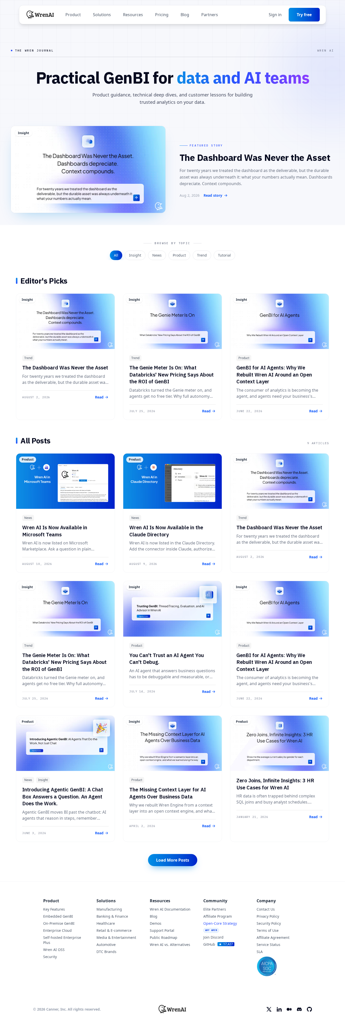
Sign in (275, 14)
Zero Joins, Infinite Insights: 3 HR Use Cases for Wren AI (275, 784)
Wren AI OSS (54, 949)
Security (50, 956)
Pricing (161, 14)
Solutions (102, 14)
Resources (133, 14)
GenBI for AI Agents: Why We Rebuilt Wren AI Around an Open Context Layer (274, 374)
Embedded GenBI (58, 916)
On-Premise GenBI (59, 923)
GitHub (218, 944)
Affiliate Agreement (273, 937)
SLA (260, 951)
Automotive (106, 944)
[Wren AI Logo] (40, 15)
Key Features (54, 909)
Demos (155, 923)
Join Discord (213, 937)
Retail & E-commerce (114, 930)
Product (73, 14)
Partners (209, 14)
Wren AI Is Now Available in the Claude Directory (166, 531)
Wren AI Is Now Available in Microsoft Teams (54, 531)
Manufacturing (109, 909)
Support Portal (162, 930)
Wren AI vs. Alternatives (170, 944)
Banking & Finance (112, 916)
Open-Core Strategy (220, 926)
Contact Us (266, 909)
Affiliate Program (217, 916)
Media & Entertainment (116, 937)
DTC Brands (106, 951)
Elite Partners (214, 909)
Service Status (268, 944)
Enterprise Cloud (57, 930)
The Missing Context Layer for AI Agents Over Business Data (167, 793)
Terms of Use (268, 930)
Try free (304, 14)
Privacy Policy (268, 916)
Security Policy (269, 923)
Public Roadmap (163, 937)
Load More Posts (172, 860)
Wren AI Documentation (170, 909)
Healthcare (105, 923)
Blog (185, 14)
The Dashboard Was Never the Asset (65, 367)
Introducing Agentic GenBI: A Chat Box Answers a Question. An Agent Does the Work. (62, 796)
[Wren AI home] (173, 1009)
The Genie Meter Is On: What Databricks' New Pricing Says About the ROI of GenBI (171, 374)
